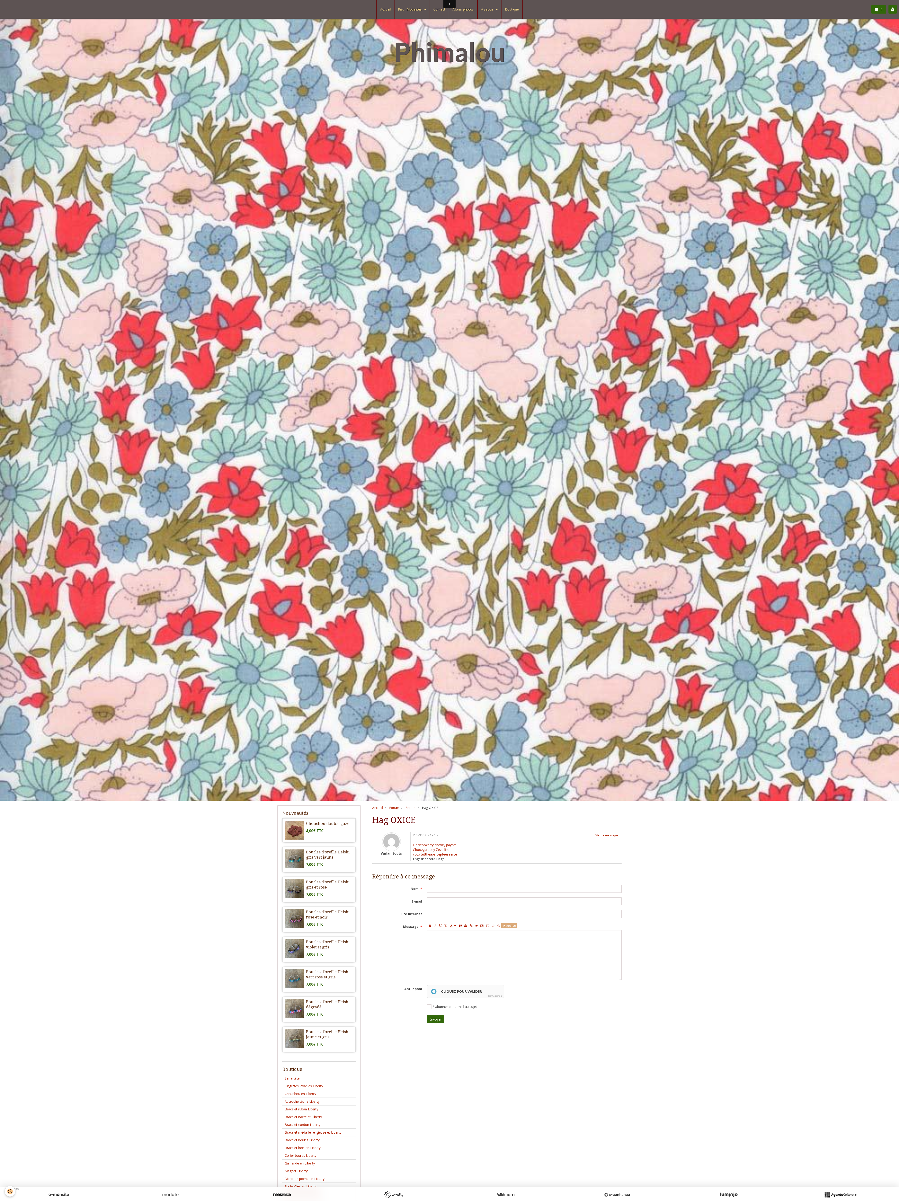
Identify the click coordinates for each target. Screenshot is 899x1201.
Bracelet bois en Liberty (303, 1148)
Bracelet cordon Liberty (302, 1124)
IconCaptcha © (495, 995)
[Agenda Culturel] (840, 1194)
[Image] (482, 925)
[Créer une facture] (505, 1194)
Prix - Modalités (410, 9)
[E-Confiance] (617, 1194)
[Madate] (170, 1194)
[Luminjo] (728, 1194)
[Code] (493, 925)
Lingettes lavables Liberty (304, 1086)
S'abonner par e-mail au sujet (455, 1006)
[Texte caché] (476, 925)
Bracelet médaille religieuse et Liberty (313, 1132)
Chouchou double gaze (327, 823)
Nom (415, 888)
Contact (439, 9)
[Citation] (460, 925)
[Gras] (429, 925)
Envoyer (435, 1019)
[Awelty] (393, 1194)
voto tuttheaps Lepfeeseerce (435, 854)
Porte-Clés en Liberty (301, 1186)
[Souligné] (440, 925)
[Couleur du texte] (453, 925)
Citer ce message (606, 835)
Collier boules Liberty (300, 1155)
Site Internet (411, 914)
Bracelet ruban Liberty (301, 1109)
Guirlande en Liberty (300, 1163)
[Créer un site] (58, 1194)
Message (411, 926)
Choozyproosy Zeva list (431, 849)
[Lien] (471, 925)
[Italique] (435, 925)
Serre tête (292, 1078)
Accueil (385, 9)
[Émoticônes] (498, 925)
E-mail (417, 901)
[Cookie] (10, 1191)
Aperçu (510, 925)
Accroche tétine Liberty (302, 1101)
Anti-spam (413, 989)
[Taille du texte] (446, 925)
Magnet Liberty (296, 1171)
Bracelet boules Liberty (302, 1140)
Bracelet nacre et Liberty (303, 1117)
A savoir (487, 9)
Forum (394, 807)
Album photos (463, 9)
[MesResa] (282, 1194)
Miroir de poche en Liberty (304, 1178)
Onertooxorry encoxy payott (434, 845)
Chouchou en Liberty (300, 1093)
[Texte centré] (465, 925)
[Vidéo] (487, 925)
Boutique (512, 9)
